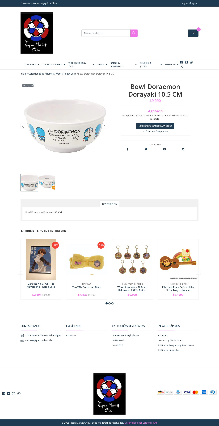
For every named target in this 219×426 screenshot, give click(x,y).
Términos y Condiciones (170, 340)
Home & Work (53, 73)
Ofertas (170, 64)
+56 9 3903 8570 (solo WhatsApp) (43, 335)
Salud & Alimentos (116, 64)
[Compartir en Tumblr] (183, 149)
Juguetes (30, 64)
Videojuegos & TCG (77, 64)
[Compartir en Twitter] (146, 149)
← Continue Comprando (155, 131)
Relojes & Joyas (145, 64)
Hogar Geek (69, 73)
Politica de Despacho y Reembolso (176, 345)
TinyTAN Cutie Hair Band (86, 287)
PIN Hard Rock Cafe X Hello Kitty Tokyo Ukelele (178, 288)
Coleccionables (52, 64)
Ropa (101, 64)
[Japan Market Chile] (37, 33)
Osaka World (118, 340)
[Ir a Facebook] (181, 62)
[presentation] (23, 126)
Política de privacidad (168, 350)
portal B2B (117, 345)
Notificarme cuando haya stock (155, 126)
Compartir (155, 144)
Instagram (163, 335)
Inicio (23, 73)
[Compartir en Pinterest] (164, 149)
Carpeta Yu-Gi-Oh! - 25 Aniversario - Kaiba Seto (41, 285)
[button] (106, 303)
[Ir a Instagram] (191, 62)
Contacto (71, 335)
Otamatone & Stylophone (125, 335)
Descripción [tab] (109, 204)
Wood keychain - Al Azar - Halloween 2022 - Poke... (132, 288)
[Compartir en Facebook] (127, 149)
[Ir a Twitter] (186, 62)
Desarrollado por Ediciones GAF (140, 422)
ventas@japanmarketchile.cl (39, 340)
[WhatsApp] (182, 67)
